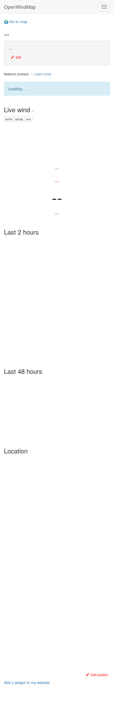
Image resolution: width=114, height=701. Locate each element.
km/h (9, 119)
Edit (17, 57)
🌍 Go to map (15, 21)
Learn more (42, 74)
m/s (28, 119)
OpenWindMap (20, 6)
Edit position (98, 674)
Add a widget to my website (27, 682)
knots (19, 119)
